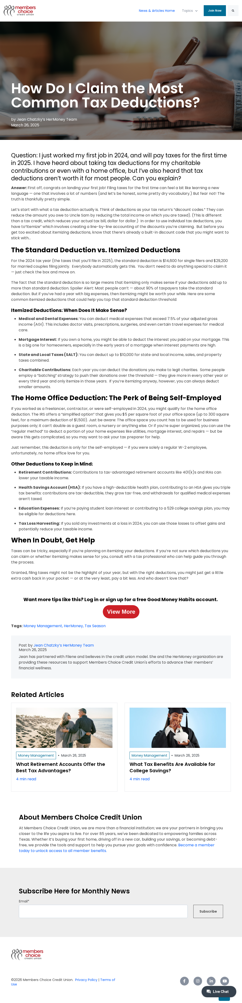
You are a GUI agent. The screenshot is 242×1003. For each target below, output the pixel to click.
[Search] (233, 10)
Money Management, (43, 626)
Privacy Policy (86, 979)
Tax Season (95, 626)
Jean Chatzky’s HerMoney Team (47, 119)
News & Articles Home (157, 10)
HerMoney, (74, 626)
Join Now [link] (214, 11)
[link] (20, 10)
